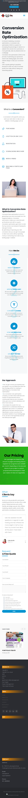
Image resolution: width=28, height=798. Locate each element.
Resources (5, 704)
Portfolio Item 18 (8, 650)
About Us (5, 697)
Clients (4, 702)
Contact (5, 707)
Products (5, 700)
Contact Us (14, 7)
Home (3, 695)
